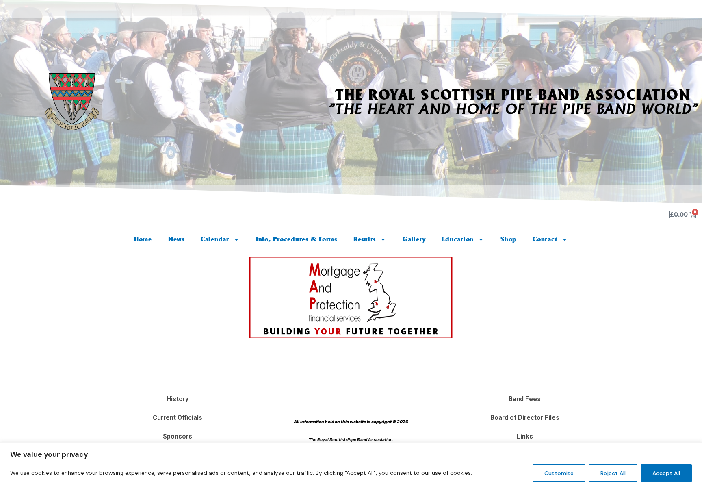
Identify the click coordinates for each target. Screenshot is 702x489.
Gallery (414, 239)
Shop (508, 239)
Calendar (215, 239)
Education (458, 239)
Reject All (613, 473)
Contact (545, 239)
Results (364, 239)
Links (525, 436)
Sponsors (177, 436)
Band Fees (525, 399)
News (176, 239)
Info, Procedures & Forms (296, 239)
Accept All (666, 473)
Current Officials (177, 418)
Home (143, 239)
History (177, 399)
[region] (351, 465)
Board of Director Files (524, 418)
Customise (559, 473)
